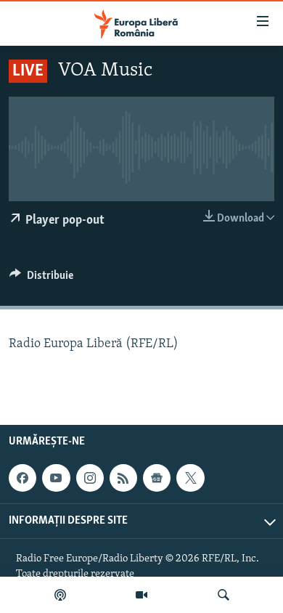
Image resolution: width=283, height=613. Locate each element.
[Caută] (223, 595)
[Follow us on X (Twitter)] (190, 478)
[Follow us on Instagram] (90, 478)
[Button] (41, 279)
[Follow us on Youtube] (56, 478)
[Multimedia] (141, 595)
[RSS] (123, 478)
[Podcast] (60, 595)
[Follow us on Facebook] (22, 478)
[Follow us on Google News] (157, 478)
